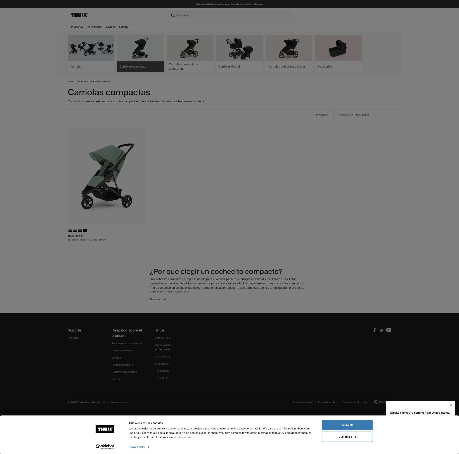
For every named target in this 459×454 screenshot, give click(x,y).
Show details (137, 446)
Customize (345, 436)
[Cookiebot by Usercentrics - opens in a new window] (105, 447)
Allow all (347, 424)
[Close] (451, 405)
